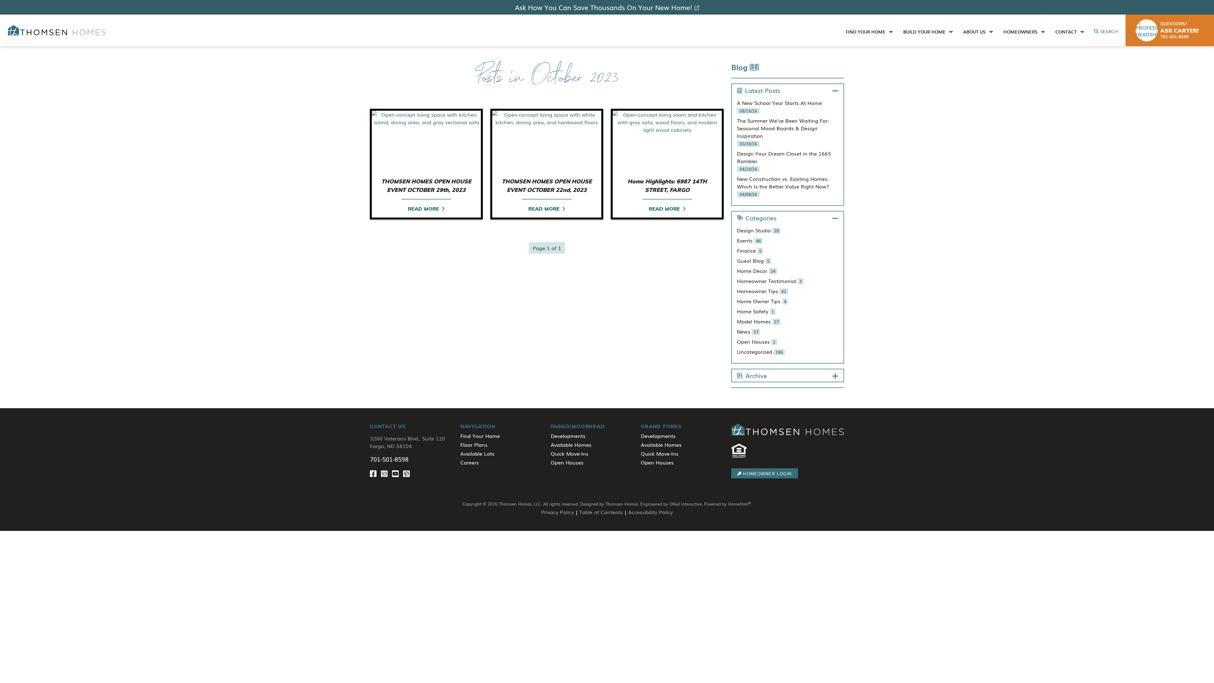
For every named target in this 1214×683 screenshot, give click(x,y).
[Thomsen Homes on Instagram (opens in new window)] (386, 473)
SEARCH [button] (1109, 31)
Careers (469, 462)
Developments (568, 436)
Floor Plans (473, 444)
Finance (749, 250)
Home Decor (756, 270)
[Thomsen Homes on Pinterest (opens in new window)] (407, 473)
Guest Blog (753, 260)
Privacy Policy (557, 512)
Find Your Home (480, 436)
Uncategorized (760, 351)
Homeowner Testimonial (769, 281)
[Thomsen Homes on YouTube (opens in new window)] (397, 473)
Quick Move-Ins (569, 453)
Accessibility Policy (650, 512)
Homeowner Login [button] (767, 474)
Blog (740, 66)
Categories (760, 217)
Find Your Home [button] (866, 31)
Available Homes (571, 444)
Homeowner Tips (761, 291)
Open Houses (756, 341)
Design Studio (758, 230)
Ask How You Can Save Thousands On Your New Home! (603, 7)
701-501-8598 (389, 459)
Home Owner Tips (761, 301)
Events (749, 240)
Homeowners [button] (1021, 31)
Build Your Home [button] (925, 31)
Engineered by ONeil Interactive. (671, 504)
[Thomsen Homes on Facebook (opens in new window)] (375, 473)
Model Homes (758, 321)
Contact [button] (1066, 31)
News (747, 331)
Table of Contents (601, 512)
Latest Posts (762, 90)
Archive (756, 375)
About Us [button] (975, 31)
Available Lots (477, 453)
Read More (423, 209)
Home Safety (755, 311)
